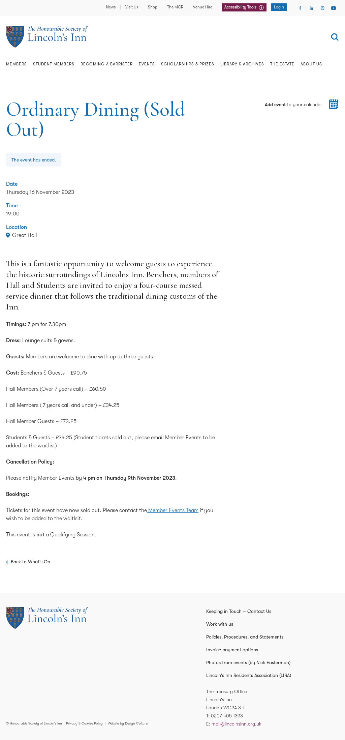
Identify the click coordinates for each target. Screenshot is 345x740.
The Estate (282, 64)
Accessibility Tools (240, 7)
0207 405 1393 (227, 715)
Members (16, 64)
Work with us (219, 624)
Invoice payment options (232, 649)
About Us (311, 64)
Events (147, 64)
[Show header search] (335, 37)
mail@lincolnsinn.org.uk (236, 724)
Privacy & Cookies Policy (84, 723)
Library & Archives (242, 64)
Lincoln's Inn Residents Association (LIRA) (248, 675)
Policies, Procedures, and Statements (244, 637)
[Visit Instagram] (322, 8)
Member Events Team (172, 510)
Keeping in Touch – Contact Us (238, 611)
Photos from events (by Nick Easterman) (248, 662)
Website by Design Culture (128, 723)
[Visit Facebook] (300, 8)
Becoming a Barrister (107, 64)
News (111, 7)
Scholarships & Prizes (187, 64)
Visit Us (131, 7)
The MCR (175, 7)
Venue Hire (202, 7)
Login (279, 7)
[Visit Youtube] (333, 8)
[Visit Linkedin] (311, 8)
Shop (152, 7)
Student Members (53, 64)
